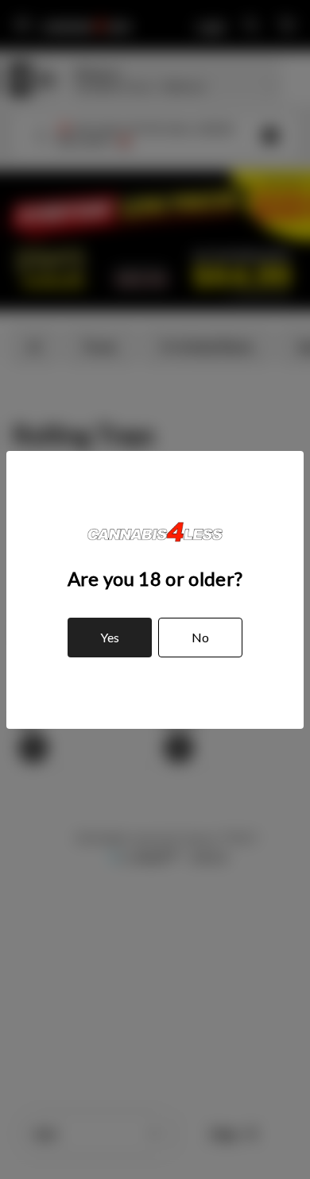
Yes (109, 637)
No (200, 637)
